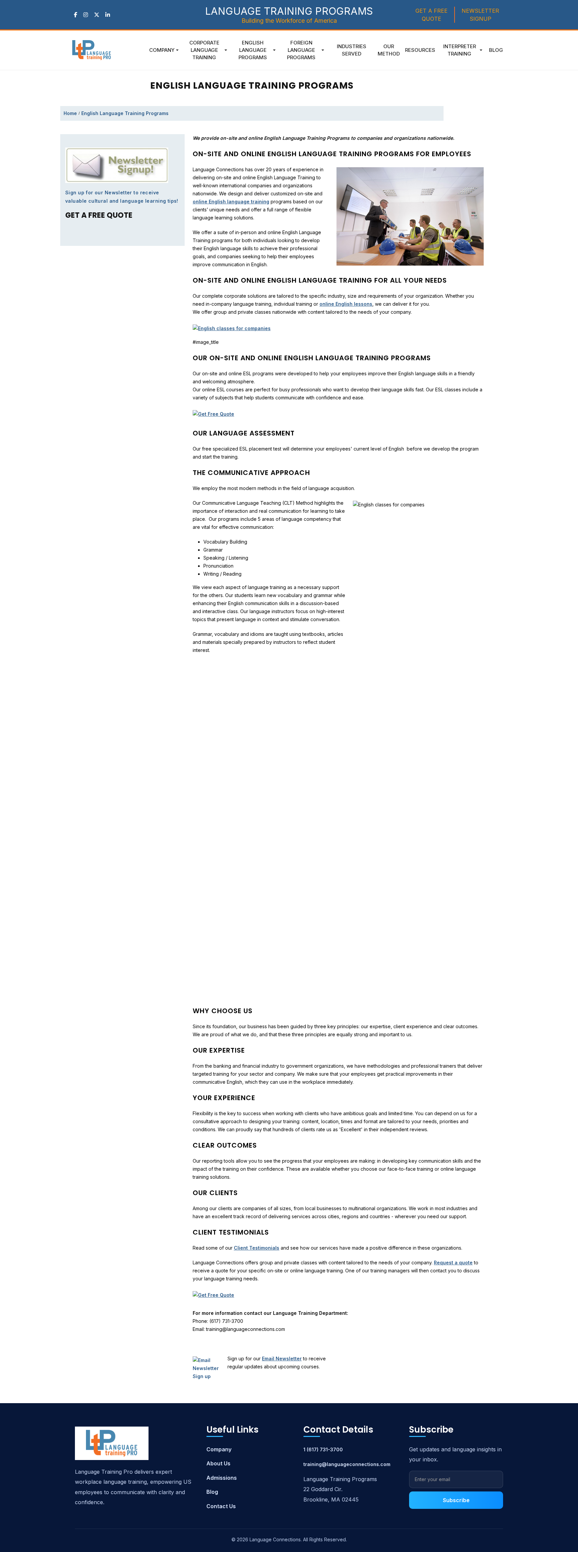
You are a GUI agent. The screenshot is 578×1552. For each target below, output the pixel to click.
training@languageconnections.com (346, 1464)
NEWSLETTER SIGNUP (480, 14)
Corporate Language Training (204, 50)
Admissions (221, 1477)
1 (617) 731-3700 (323, 1449)
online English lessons (345, 304)
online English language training (231, 201)
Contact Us (221, 1506)
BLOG (496, 50)
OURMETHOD (389, 50)
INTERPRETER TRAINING (459, 50)
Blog (212, 1491)
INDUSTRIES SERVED (351, 50)
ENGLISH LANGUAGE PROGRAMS (252, 50)
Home (70, 113)
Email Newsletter (282, 1358)
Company (162, 50)
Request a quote (453, 1262)
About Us (218, 1463)
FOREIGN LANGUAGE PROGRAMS (301, 50)
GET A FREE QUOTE (431, 14)
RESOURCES (420, 50)
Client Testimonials (256, 1248)
